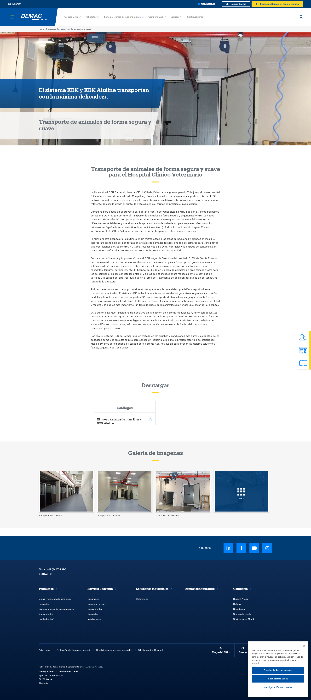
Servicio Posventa (100, 588)
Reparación (93, 599)
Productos (46, 588)
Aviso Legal (44, 650)
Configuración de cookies (278, 687)
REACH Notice (240, 599)
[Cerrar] (304, 646)
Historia (237, 604)
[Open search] (301, 17)
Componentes (155, 17)
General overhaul (96, 604)
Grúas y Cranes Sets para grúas (55, 599)
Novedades (239, 609)
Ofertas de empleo (242, 614)
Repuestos (92, 614)
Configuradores (195, 17)
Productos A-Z (46, 619)
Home (41, 29)
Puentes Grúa (70, 17)
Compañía (240, 588)
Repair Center (94, 609)
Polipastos (91, 17)
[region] (278, 669)
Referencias (142, 599)
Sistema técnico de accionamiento (122, 17)
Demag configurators (200, 588)
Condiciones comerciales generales (114, 650)
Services (175, 17)
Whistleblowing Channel (150, 650)
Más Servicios (94, 619)
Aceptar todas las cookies (278, 670)
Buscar (243, 652)
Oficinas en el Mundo (244, 619)
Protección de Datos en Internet (73, 650)
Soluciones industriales (152, 588)
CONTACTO (45, 574)
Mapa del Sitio (221, 652)
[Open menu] (12, 17)
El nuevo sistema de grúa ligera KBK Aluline (119, 421)
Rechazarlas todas (278, 678)
